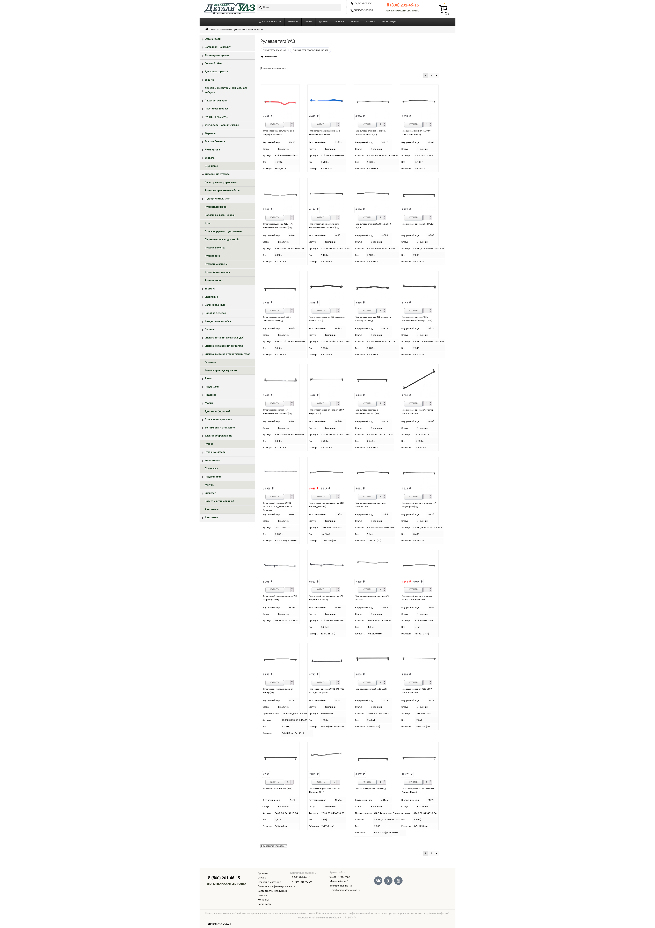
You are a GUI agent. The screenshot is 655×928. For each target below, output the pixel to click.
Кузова (209, 444)
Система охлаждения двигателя (224, 346)
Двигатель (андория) (217, 411)
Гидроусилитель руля (217, 198)
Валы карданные (215, 305)
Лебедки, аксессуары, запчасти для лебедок (226, 90)
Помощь (262, 895)
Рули (207, 223)
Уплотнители (212, 460)
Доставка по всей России (228, 13)
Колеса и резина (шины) (219, 501)
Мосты (209, 403)
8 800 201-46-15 (301, 877)
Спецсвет (210, 493)
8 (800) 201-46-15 (403, 5)
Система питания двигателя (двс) (224, 337)
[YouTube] (398, 880)
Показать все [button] (271, 57)
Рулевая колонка (215, 247)
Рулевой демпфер (216, 207)
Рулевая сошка (214, 280)
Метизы (209, 485)
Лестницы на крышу (217, 55)
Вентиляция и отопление (220, 427)
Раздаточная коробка (218, 321)
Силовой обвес (214, 63)
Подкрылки (212, 386)
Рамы (208, 378)
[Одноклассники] (388, 880)
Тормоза (210, 288)
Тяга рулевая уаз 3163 (274, 50)
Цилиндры (211, 166)
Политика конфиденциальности (276, 886)
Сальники (210, 362)
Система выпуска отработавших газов (227, 354)
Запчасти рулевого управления (223, 231)
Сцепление (211, 297)
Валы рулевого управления (221, 182)
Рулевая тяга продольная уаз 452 (310, 50)
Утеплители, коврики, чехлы (222, 125)
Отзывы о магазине (269, 882)
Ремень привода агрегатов (221, 370)
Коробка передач (215, 313)
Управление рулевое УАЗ (232, 29)
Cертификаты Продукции (272, 891)
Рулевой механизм (216, 264)
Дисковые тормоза (216, 71)
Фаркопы (210, 133)
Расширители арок (216, 100)
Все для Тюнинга (215, 141)
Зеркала (210, 158)
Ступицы (210, 329)
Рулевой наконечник (217, 272)
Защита (209, 80)
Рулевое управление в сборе (222, 190)
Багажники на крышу (218, 47)
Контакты (263, 899)
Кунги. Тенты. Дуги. (216, 117)
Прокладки (211, 468)
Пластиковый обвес (216, 108)
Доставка (263, 873)
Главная (214, 29)
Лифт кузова (212, 149)
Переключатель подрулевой (222, 239)
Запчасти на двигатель (218, 419)
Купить (274, 124)
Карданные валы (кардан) (220, 215)
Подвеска (210, 395)
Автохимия (211, 517)
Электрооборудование (218, 435)
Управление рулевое (217, 174)
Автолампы (212, 509)
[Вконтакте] (378, 880)
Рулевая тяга (212, 256)
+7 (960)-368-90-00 (301, 882)
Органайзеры (213, 39)
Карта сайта (265, 904)
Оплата (262, 877)
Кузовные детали (215, 452)
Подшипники (213, 476)
